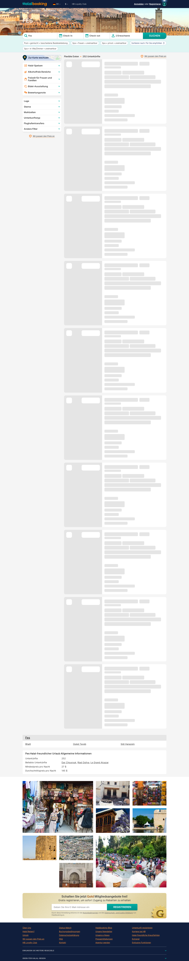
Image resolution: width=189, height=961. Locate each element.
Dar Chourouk (69, 762)
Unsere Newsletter (103, 931)
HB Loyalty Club (79, 4)
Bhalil (28, 744)
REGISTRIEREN (122, 907)
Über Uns (27, 928)
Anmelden (139, 4)
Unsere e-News (102, 935)
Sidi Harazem (128, 744)
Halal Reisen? (28, 931)
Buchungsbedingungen (69, 931)
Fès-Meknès (50, 11)
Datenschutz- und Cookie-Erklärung (119, 913)
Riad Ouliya (83, 762)
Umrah (26, 935)
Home (25, 11)
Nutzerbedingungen (90, 913)
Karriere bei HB (139, 931)
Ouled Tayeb (79, 744)
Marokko (36, 11)
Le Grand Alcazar (99, 762)
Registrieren (155, 4)
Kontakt (62, 942)
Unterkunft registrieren (142, 928)
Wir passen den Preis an (33, 939)
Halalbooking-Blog (103, 928)
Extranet (136, 939)
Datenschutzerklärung (69, 935)
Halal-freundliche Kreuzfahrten (146, 935)
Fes (27, 737)
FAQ (61, 939)
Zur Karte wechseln (38, 57)
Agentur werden (102, 942)
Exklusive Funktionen (141, 942)
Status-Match (65, 928)
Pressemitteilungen (104, 939)
